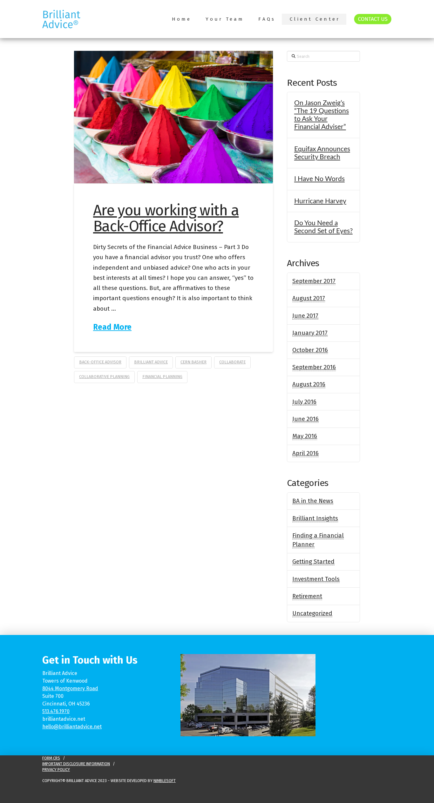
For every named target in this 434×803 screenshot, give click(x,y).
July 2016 (304, 401)
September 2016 (314, 367)
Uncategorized (312, 613)
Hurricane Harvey (320, 201)
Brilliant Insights (315, 518)
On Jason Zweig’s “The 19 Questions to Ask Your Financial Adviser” (321, 115)
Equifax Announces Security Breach (322, 153)
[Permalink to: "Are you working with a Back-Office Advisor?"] (173, 117)
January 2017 (310, 332)
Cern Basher (193, 362)
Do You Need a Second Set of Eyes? (323, 227)
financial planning (162, 376)
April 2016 (305, 453)
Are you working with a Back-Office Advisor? (166, 218)
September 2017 (314, 281)
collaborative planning (104, 376)
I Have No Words (319, 179)
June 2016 (305, 418)
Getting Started (313, 561)
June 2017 (305, 315)
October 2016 (310, 350)
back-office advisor (100, 362)
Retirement (307, 596)
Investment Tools (316, 579)
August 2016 (308, 384)
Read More (112, 327)
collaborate (232, 362)
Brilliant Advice (151, 362)
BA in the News (312, 500)
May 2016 (304, 436)
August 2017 (308, 298)
